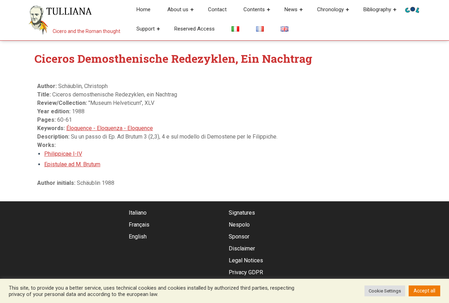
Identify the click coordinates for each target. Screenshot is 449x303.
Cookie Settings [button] (385, 291)
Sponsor (239, 236)
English (138, 236)
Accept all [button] (424, 291)
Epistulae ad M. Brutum (72, 164)
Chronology (330, 9)
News (290, 9)
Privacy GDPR (246, 272)
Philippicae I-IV (63, 153)
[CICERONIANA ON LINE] (412, 9)
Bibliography (377, 9)
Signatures (242, 212)
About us (177, 9)
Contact (217, 9)
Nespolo (239, 224)
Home (143, 9)
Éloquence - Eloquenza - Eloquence (109, 128)
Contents (254, 9)
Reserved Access (194, 29)
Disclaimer (242, 248)
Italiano (138, 212)
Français (139, 224)
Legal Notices (246, 260)
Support (145, 29)
